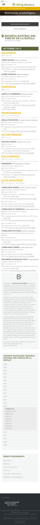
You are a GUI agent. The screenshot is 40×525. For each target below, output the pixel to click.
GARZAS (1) (6, 464)
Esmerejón (15, 163)
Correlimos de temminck (20, 209)
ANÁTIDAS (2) (7, 460)
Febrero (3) (9, 426)
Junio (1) (8, 416)
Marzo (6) (8, 423)
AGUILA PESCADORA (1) (10, 467)
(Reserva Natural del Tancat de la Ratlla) (22, 83)
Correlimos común (17, 247)
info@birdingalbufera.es (10, 345)
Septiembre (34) (11, 411)
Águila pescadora (19, 120)
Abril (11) (8, 421)
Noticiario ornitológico (20, 24)
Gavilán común (16, 142)
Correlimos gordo (18, 187)
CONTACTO (33, 518)
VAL (6, 1)
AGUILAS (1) (7, 470)
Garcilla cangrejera (17, 94)
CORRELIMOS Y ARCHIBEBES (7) (13, 477)
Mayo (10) (9, 419)
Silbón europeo (15, 74)
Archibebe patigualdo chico (19, 259)
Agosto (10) (9, 414)
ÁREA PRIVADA (20, 522)
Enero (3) (8, 428)
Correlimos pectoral (18, 231)
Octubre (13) (10, 409)
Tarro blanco (14, 60)
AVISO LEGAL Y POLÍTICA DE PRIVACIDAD (15, 518)
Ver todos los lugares (13, 41)
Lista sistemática (20, 29)
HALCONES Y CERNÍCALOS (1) (12, 474)
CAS (2, 1)
